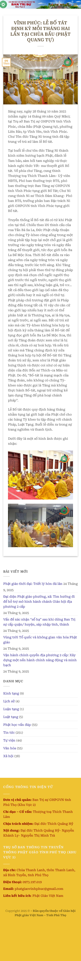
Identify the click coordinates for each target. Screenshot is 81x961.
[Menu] (75, 5)
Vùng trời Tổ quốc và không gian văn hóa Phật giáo (40, 640)
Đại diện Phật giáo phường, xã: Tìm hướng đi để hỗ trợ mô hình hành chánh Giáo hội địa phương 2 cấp (39, 602)
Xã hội (8, 756)
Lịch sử (9, 701)
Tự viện (9, 740)
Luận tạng (11, 709)
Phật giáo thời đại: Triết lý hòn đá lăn (32, 584)
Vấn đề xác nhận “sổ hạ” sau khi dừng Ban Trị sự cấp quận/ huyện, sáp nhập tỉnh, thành (39, 622)
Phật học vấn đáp (17, 725)
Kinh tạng (11, 693)
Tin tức (9, 733)
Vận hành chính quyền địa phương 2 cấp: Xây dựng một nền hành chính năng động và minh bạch (40, 660)
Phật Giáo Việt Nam (47, 896)
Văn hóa (9, 748)
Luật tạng (10, 717)
